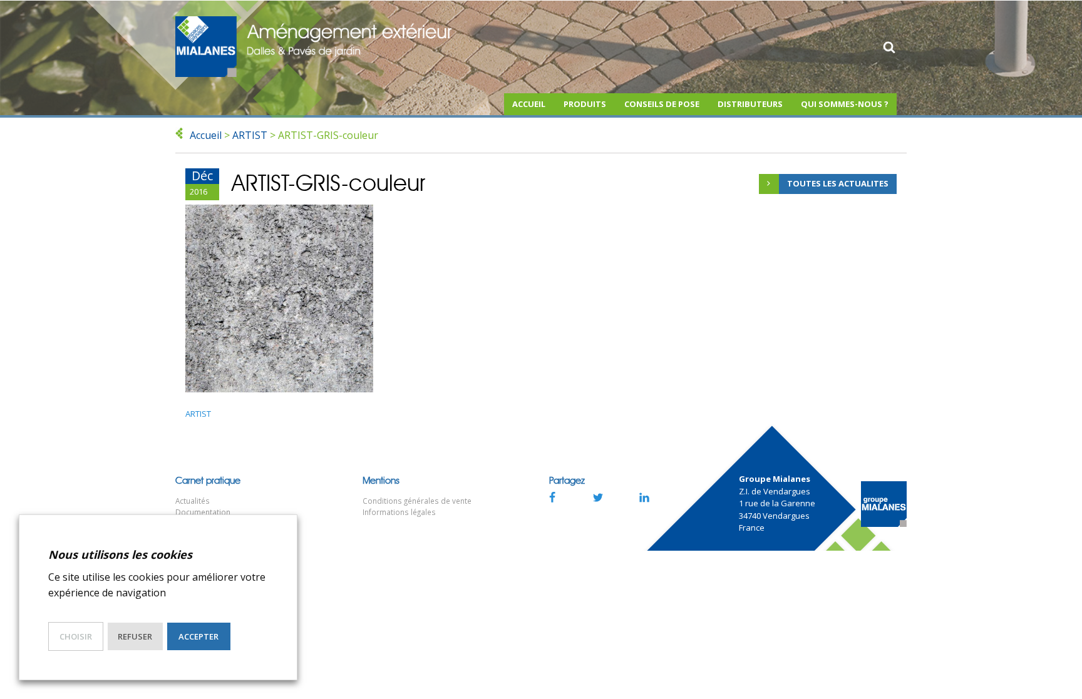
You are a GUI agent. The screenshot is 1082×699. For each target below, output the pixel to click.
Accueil (528, 104)
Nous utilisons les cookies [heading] (120, 554)
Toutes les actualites (838, 183)
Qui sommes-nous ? (845, 104)
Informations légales (399, 512)
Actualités (192, 501)
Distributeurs (750, 104)
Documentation (202, 512)
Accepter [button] (198, 636)
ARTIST (249, 135)
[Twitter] (598, 496)
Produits (585, 104)
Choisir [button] (75, 636)
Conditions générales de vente (417, 501)
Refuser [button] (135, 636)
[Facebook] (552, 496)
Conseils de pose (661, 104)
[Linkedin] (644, 496)
